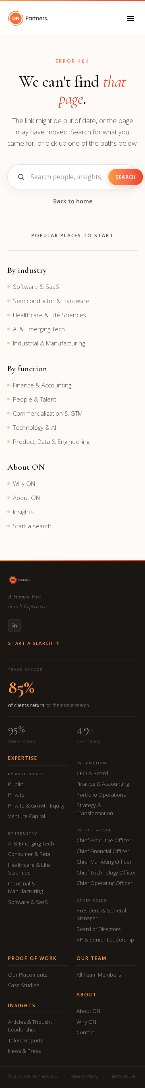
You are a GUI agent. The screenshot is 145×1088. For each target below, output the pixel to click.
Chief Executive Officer (104, 840)
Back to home (72, 201)
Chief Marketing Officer (104, 861)
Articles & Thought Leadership (30, 1026)
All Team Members (99, 974)
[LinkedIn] (14, 625)
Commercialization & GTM (48, 413)
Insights (23, 512)
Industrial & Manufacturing (49, 343)
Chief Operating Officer (105, 883)
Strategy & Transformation (95, 809)
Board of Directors (98, 929)
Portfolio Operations (101, 794)
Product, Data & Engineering (51, 441)
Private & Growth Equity (36, 805)
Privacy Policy (84, 1076)
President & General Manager (101, 914)
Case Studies (23, 985)
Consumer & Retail (30, 854)
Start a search (32, 526)
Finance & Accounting (42, 385)
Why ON (24, 483)
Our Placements (27, 974)
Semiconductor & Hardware (51, 301)
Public (15, 784)
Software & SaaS (36, 286)
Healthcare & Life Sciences (49, 315)
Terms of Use (122, 1076)
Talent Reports (25, 1040)
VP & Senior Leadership (105, 939)
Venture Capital (26, 816)
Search (126, 177)
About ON (26, 498)
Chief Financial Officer (103, 851)
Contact (86, 1032)
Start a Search (30, 643)
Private (16, 794)
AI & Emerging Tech (39, 329)
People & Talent (34, 399)
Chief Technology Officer (106, 872)
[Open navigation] (130, 18)
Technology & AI (34, 427)
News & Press (24, 1051)
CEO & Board (92, 773)
